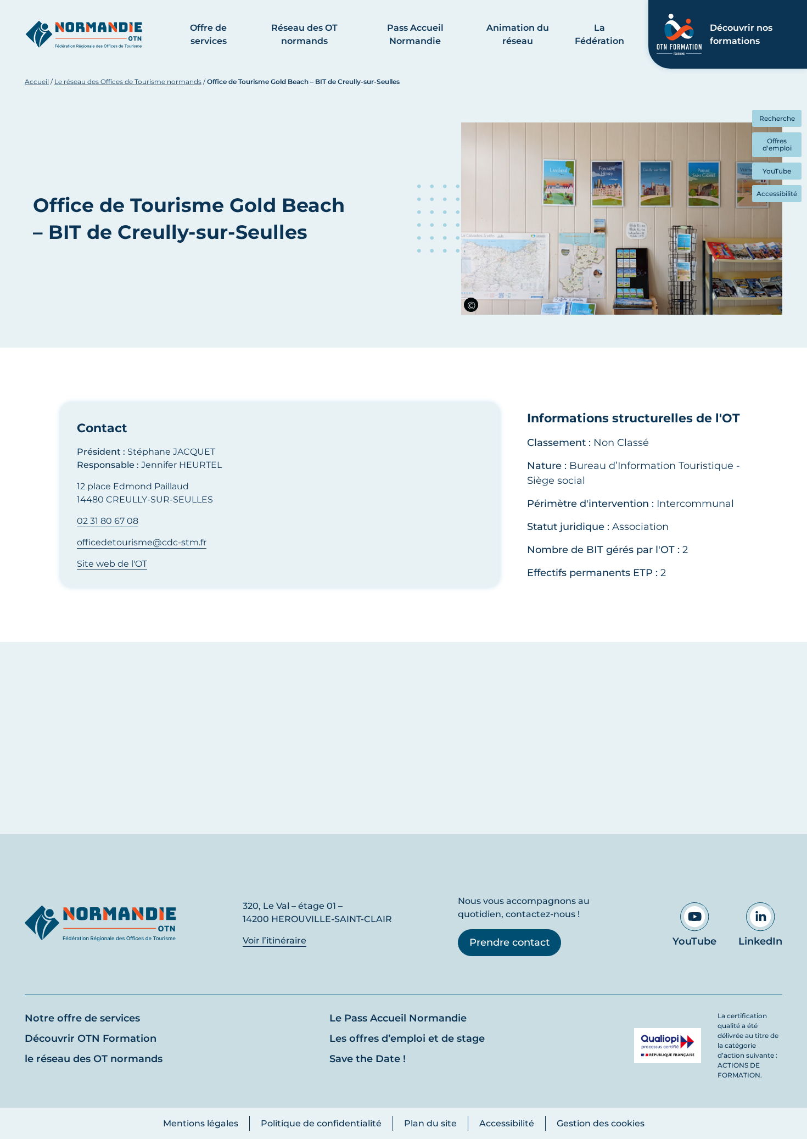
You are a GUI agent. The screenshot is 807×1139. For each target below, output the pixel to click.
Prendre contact (509, 942)
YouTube (694, 941)
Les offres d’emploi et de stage (407, 1038)
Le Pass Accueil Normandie (398, 1018)
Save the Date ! (367, 1059)
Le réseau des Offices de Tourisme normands (127, 81)
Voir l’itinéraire (274, 940)
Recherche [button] (777, 118)
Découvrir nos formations (741, 34)
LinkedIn (760, 941)
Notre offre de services (82, 1018)
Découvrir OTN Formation (90, 1038)
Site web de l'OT (112, 564)
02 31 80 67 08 (107, 521)
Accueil (37, 81)
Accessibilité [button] (776, 193)
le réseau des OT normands (93, 1059)
